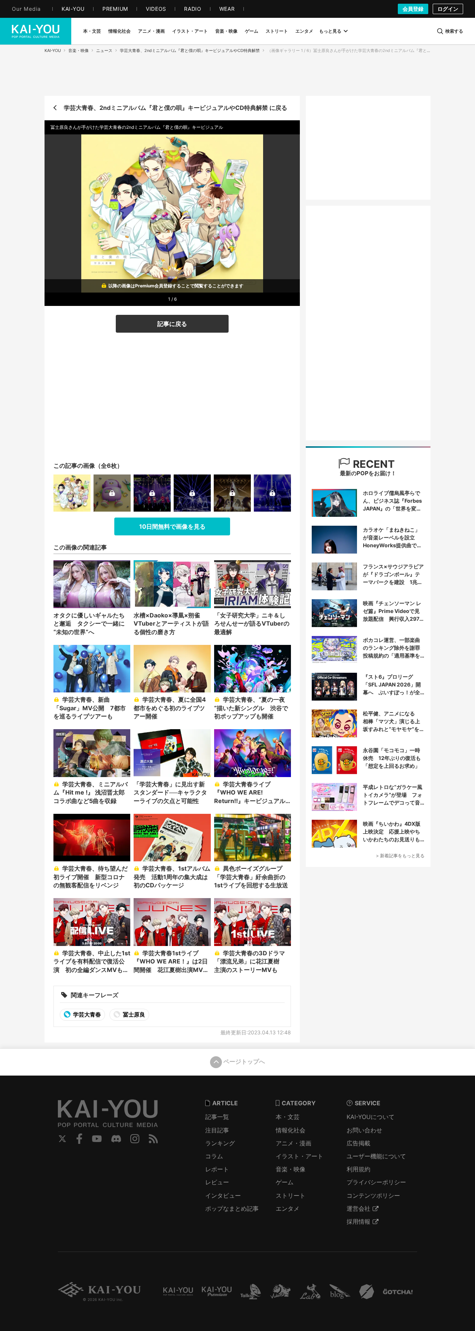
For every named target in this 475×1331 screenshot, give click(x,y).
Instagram (135, 1138)
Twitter (62, 1138)
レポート (217, 1169)
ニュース (104, 50)
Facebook (79, 1138)
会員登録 (413, 9)
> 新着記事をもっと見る (400, 855)
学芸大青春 (86, 1014)
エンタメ (287, 1208)
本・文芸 (287, 1116)
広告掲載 (358, 1143)
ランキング (220, 1143)
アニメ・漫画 (293, 1143)
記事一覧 (217, 1116)
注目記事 (217, 1130)
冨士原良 (133, 1014)
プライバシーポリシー (376, 1182)
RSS (153, 1138)
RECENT (372, 464)
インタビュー (223, 1195)
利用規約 (358, 1169)
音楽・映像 (78, 50)
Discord (116, 1138)
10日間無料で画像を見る (172, 526)
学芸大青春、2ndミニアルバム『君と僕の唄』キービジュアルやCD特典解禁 (190, 50)
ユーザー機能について (376, 1156)
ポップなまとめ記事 (232, 1208)
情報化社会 (290, 1130)
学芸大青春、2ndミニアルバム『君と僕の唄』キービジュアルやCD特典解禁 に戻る (175, 107)
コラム (214, 1156)
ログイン (448, 9)
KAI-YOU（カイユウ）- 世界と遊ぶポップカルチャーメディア (35, 31)
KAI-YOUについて (370, 1116)
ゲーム (285, 1182)
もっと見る (330, 31)
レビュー (217, 1182)
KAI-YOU (53, 50)
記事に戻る (172, 323)
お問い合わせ (364, 1130)
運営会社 (358, 1208)
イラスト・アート (299, 1156)
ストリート (290, 1195)
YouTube (97, 1138)
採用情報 (358, 1221)
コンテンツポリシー (373, 1195)
